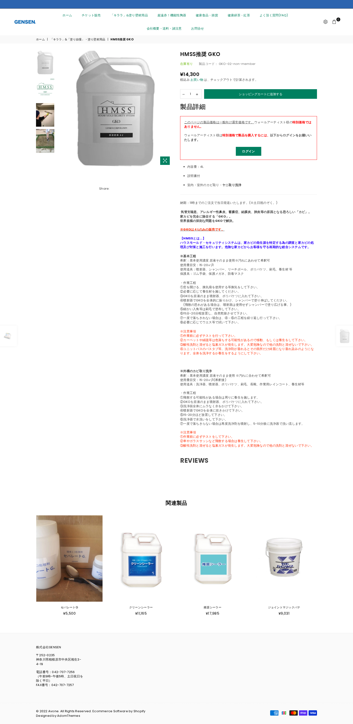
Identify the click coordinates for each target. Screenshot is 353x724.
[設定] (325, 21)
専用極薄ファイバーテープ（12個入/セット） (284, 607)
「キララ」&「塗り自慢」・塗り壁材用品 (77, 39)
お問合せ (197, 28)
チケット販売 (91, 15)
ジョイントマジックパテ (212, 607)
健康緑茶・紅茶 (239, 15)
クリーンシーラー (69, 607)
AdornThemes (68, 715)
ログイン (248, 151)
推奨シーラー (141, 607)
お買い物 (196, 79)
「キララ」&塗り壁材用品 (129, 15)
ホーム (67, 15)
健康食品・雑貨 (207, 15)
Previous (61, 109)
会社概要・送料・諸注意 (164, 28)
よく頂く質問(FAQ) (274, 15)
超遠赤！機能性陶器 (172, 15)
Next (168, 109)
